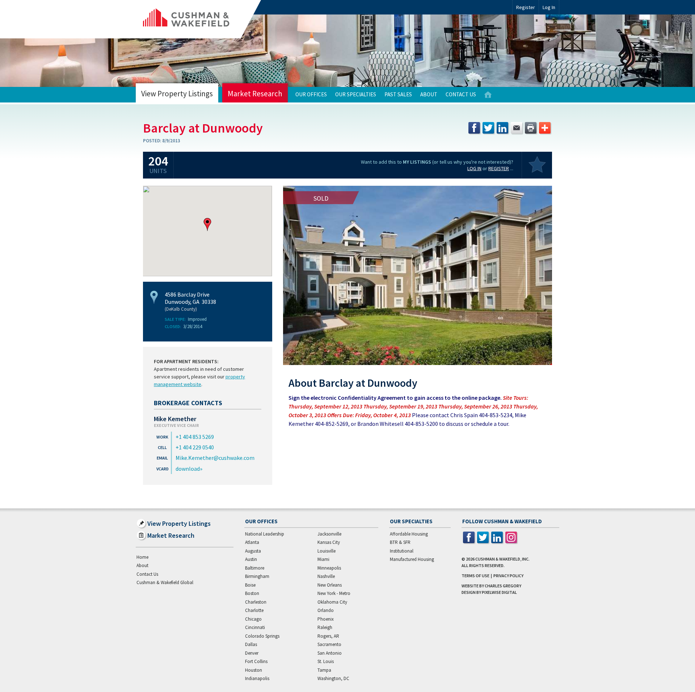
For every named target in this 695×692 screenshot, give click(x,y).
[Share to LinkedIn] (502, 128)
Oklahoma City (332, 602)
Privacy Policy (508, 575)
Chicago (253, 619)
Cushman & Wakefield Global (164, 582)
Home (488, 94)
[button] (207, 224)
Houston (253, 670)
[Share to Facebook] (474, 128)
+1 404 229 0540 (195, 447)
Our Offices (311, 94)
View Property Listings (177, 93)
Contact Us (461, 94)
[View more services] (545, 128)
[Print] (530, 128)
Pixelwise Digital (499, 592)
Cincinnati (255, 627)
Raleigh (324, 627)
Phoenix (325, 619)
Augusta (253, 551)
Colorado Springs (262, 636)
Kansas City (328, 542)
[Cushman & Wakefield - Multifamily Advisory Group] (198, 19)
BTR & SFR (400, 542)
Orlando (325, 610)
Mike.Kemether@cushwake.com (215, 457)
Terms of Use (475, 575)
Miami (323, 559)
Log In (474, 168)
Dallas (251, 644)
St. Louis (325, 661)
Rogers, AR (328, 636)
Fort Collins (256, 661)
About (428, 94)
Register (525, 7)
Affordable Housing (409, 534)
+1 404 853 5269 (195, 436)
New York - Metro (333, 593)
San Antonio (329, 653)
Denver (251, 653)
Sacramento (329, 644)
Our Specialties (355, 94)
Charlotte (254, 610)
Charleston (255, 602)
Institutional (401, 551)
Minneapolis (329, 568)
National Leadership (264, 534)
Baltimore (254, 568)
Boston (252, 593)
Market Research (255, 93)
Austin (251, 559)
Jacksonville (329, 534)
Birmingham (257, 576)
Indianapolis (257, 678)
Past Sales (398, 94)
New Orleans (329, 585)
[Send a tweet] (488, 128)
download (188, 468)
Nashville (326, 576)
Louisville (326, 551)
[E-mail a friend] (516, 128)
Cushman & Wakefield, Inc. (502, 559)
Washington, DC (333, 678)
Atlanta (252, 542)
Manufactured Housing (412, 559)
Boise (250, 585)
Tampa (324, 670)
